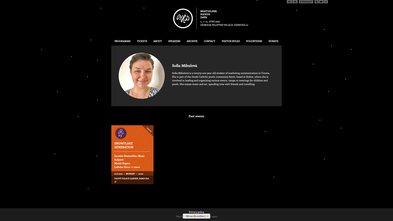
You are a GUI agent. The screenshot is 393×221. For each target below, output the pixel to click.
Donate (273, 41)
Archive (192, 41)
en (289, 2)
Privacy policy (196, 212)
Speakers (174, 41)
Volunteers (254, 41)
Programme (123, 41)
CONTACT (209, 41)
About (157, 41)
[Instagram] (326, 1)
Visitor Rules (231, 41)
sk (295, 2)
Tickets (142, 41)
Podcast (307, 2)
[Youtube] (321, 1)
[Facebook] (316, 1)
